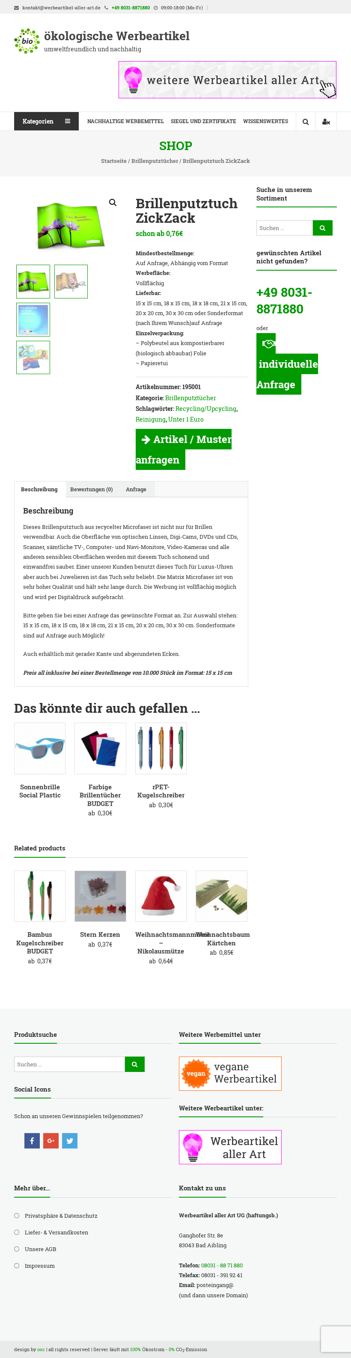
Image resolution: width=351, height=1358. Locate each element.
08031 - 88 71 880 (222, 1265)
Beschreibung (39, 489)
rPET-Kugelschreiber (160, 791)
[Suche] (323, 228)
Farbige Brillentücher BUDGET (100, 795)
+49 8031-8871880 (131, 7)
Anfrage (136, 489)
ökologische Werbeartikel (117, 36)
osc (41, 1349)
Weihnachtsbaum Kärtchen (223, 938)
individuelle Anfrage (287, 374)
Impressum (40, 1265)
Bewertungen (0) (91, 489)
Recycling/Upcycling (206, 408)
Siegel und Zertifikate (203, 121)
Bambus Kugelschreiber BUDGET (39, 942)
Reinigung (151, 419)
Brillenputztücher (154, 160)
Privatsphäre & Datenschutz (61, 1215)
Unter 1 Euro (186, 419)
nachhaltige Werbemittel (125, 121)
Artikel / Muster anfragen (184, 449)
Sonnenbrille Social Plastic (40, 791)
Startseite (114, 160)
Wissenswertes (265, 121)
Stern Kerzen (100, 934)
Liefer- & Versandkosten (56, 1232)
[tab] (39, 489)
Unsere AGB (41, 1249)
